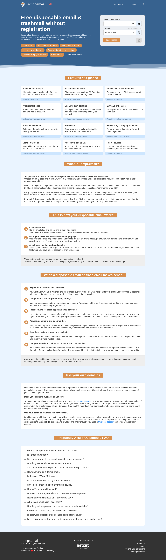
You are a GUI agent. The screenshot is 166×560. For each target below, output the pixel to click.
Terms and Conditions (135, 549)
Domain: (107, 28)
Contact (141, 540)
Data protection (138, 552)
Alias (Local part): (112, 20)
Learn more (83, 548)
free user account (83, 401)
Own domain (118, 4)
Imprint (142, 546)
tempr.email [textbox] (110, 32)
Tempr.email (35, 4)
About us (141, 543)
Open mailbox (112, 40)
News (133, 4)
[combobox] (119, 32)
